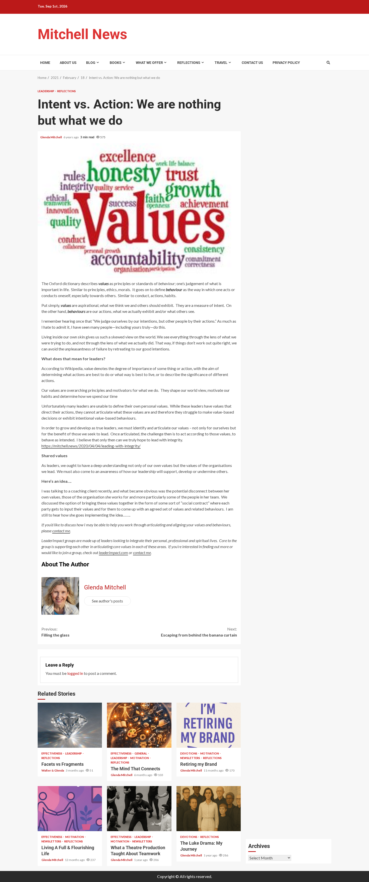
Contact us (252, 63)
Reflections (188, 63)
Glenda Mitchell (51, 137)
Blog (90, 63)
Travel (221, 63)
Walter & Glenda (53, 770)
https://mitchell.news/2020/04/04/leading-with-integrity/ (91, 445)
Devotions (189, 753)
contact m (60, 530)
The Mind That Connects (139, 725)
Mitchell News (82, 34)
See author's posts (107, 600)
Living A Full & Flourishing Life (70, 808)
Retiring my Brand (208, 725)
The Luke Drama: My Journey (208, 808)
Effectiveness (52, 753)
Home (45, 63)
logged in (75, 673)
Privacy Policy (286, 63)
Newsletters (190, 758)
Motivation (139, 758)
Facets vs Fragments (70, 725)
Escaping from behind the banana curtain (199, 631)
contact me (142, 552)
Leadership (46, 91)
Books (115, 63)
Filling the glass (55, 631)
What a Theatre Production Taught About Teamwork (139, 808)
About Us (68, 63)
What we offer (149, 63)
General (141, 753)
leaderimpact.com (113, 552)
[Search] (328, 62)
